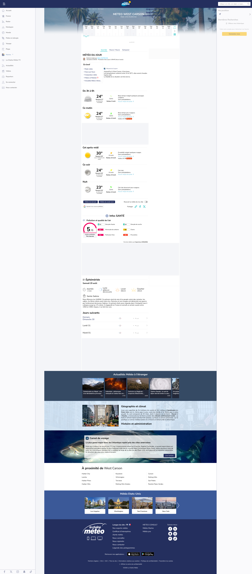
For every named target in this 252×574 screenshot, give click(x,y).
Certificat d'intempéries (122, 531)
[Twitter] (175, 529)
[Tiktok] (175, 539)
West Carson (101, 9)
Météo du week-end (107, 202)
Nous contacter (118, 544)
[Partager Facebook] (140, 206)
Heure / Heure (114, 50)
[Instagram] (175, 534)
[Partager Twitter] (144, 206)
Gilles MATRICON (102, 58)
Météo (83, 9)
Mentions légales (93, 561)
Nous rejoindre (118, 541)
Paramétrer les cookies (166, 561)
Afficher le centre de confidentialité (131, 564)
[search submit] (249, 4)
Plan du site (113, 561)
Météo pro (147, 531)
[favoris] (146, 14)
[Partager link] (136, 206)
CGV (106, 561)
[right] (177, 386)
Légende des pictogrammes (124, 548)
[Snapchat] (170, 534)
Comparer (125, 50)
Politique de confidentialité (149, 561)
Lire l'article (169, 455)
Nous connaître (118, 538)
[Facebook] (170, 529)
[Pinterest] (170, 539)
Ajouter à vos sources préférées (94, 206)
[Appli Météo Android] (147, 554)
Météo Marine (148, 528)
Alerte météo (118, 535)
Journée (104, 50)
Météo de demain (90, 202)
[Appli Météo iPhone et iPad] (133, 554)
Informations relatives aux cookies (128, 561)
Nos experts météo (120, 528)
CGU (101, 561)
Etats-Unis (88, 9)
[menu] (4, 4)
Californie (94, 9)
